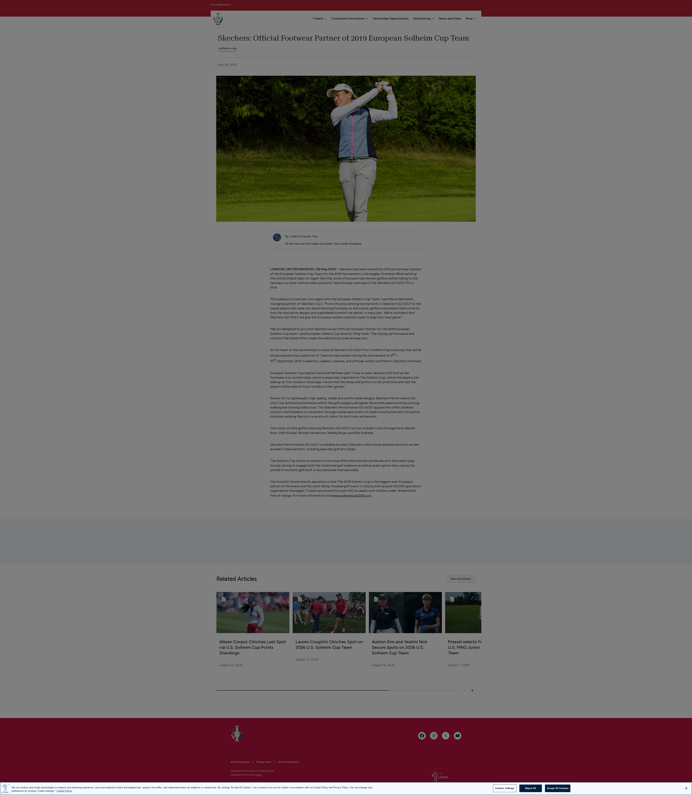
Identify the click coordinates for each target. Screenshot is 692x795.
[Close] (686, 788)
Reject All (530, 788)
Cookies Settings (504, 788)
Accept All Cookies (557, 788)
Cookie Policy (64, 791)
